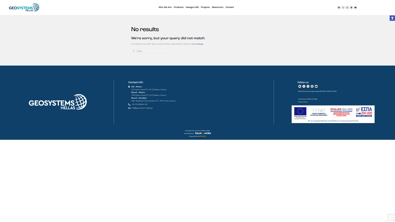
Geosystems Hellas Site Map (308, 99)
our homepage (197, 44)
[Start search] (133, 51)
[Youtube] (355, 7)
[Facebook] (338, 7)
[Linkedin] (351, 7)
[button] (392, 18)
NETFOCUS (202, 136)
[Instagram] (347, 7)
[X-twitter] (343, 7)
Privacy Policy (303, 102)
